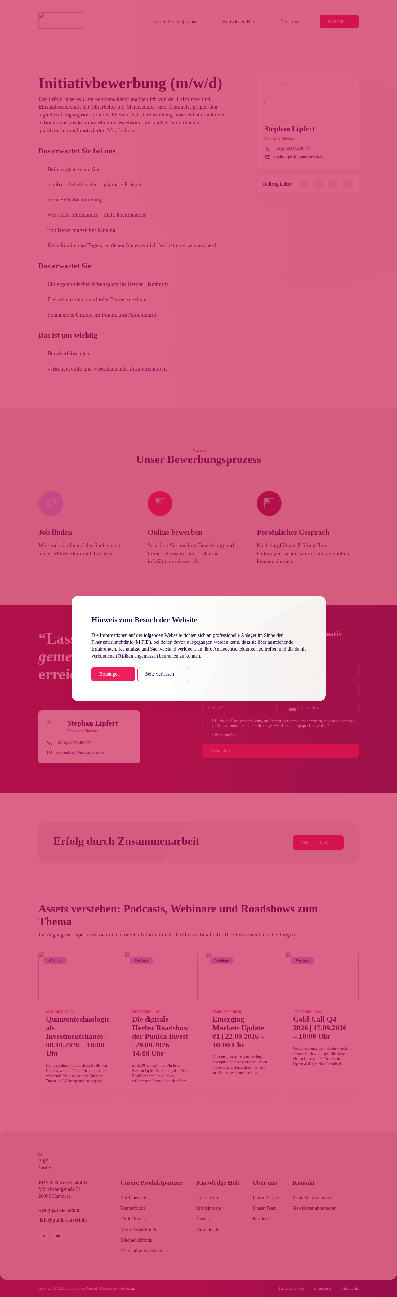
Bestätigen (109, 674)
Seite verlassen (159, 674)
